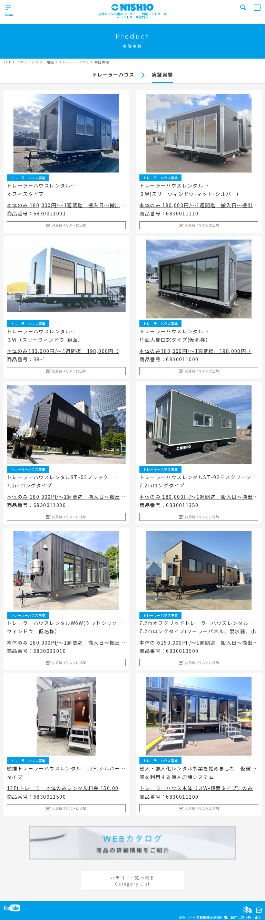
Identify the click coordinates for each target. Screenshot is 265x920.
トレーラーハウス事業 (28, 177)
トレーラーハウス (113, 74)
